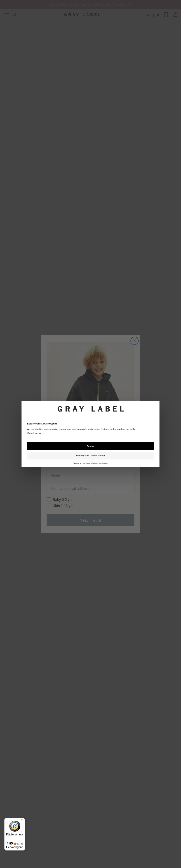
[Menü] (22, 820)
